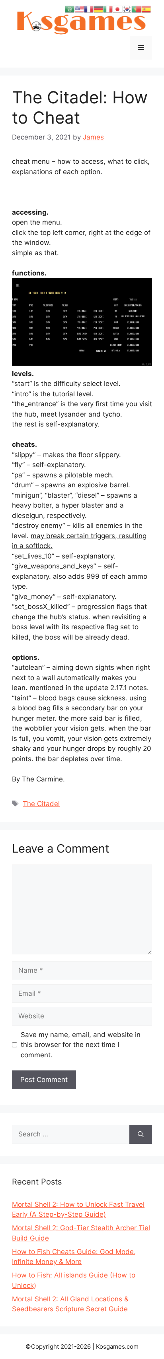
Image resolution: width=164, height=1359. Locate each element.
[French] (89, 9)
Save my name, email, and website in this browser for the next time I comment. (81, 1045)
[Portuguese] (136, 9)
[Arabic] (69, 9)
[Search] (140, 1134)
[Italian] (108, 9)
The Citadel (41, 804)
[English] (79, 9)
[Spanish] (146, 9)
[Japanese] (117, 9)
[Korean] (127, 9)
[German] (98, 9)
